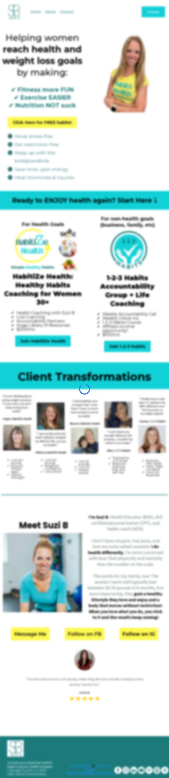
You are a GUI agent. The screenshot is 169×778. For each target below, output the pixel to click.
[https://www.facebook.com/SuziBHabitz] (118, 770)
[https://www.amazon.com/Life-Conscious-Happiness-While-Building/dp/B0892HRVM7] (164, 770)
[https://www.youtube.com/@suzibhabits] (141, 770)
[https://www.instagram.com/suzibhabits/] (125, 770)
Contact (67, 11)
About (50, 11)
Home (35, 11)
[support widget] (156, 768)
